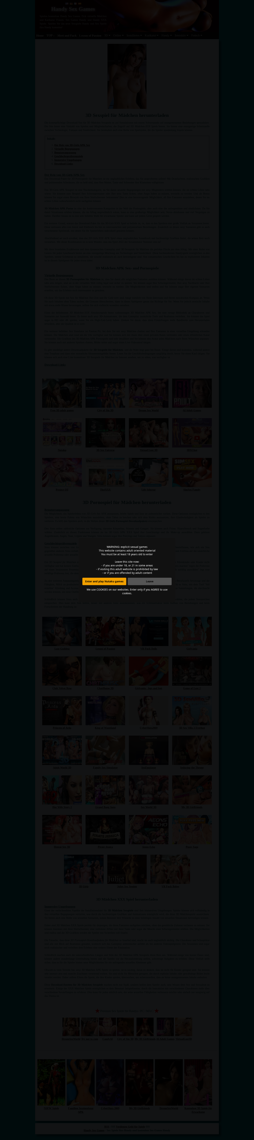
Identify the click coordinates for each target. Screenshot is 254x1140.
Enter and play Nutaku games (104, 581)
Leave (149, 581)
